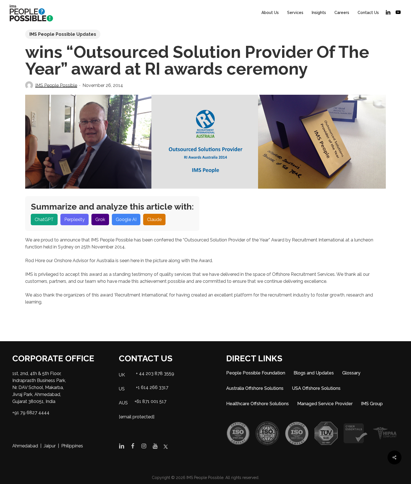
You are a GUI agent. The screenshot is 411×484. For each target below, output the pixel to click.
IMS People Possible (56, 85)
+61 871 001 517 (150, 401)
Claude (154, 219)
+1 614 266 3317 (152, 387)
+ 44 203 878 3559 (155, 373)
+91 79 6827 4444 (30, 412)
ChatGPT (44, 219)
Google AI (126, 219)
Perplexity (74, 219)
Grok (100, 219)
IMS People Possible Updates (62, 34)
